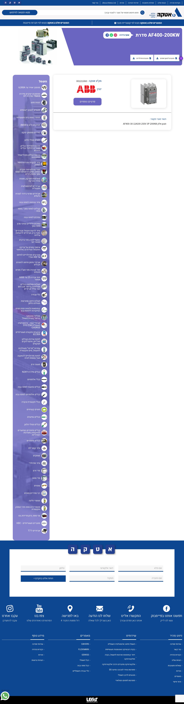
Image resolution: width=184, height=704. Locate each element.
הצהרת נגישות (37, 660)
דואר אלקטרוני (106, 568)
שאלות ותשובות (148, 3)
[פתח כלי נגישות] (181, 58)
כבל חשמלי (84, 660)
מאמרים (177, 676)
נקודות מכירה (175, 3)
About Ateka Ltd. (109, 3)
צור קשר (95, 3)
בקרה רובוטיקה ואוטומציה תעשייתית (120, 649)
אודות (122, 3)
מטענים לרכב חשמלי (126, 675)
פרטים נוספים (87, 102)
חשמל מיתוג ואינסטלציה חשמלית (121, 644)
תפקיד (110, 578)
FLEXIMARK (83, 649)
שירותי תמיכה (133, 3)
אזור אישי (177, 681)
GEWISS (85, 654)
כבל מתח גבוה (83, 665)
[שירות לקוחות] (5, 695)
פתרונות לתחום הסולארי (125, 680)
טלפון (61, 568)
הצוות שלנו (162, 3)
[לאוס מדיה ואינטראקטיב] (92, 700)
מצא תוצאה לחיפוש (20, 12)
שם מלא (158, 568)
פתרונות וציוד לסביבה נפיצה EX (122, 669)
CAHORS (85, 644)
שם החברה (157, 578)
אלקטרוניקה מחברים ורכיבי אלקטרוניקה (118, 664)
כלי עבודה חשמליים (81, 670)
